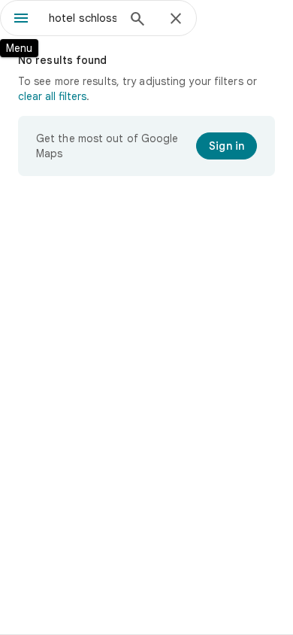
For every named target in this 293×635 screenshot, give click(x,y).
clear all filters (52, 96)
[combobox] (82, 18)
